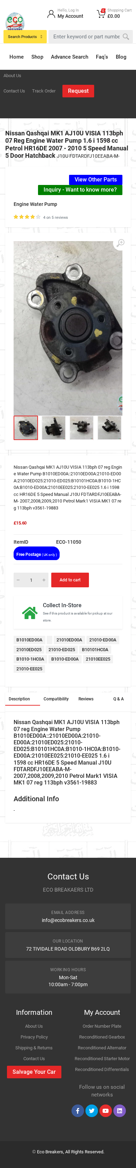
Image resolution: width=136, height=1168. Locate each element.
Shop (37, 57)
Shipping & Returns (34, 1047)
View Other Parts (96, 179)
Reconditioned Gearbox (102, 1037)
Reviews (85, 699)
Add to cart (70, 580)
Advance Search (69, 57)
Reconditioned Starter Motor (102, 1058)
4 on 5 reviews (55, 217)
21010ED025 (28, 649)
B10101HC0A (95, 649)
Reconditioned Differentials (102, 1069)
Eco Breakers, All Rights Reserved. (70, 1151)
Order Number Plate (102, 1026)
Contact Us (14, 91)
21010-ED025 (61, 649)
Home (16, 57)
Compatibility (56, 699)
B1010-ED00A (65, 659)
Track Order (43, 91)
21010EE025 (98, 659)
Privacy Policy (34, 1037)
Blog (121, 57)
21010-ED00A (102, 639)
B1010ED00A (29, 639)
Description (19, 699)
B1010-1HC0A (30, 659)
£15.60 (20, 523)
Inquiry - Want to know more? (80, 189)
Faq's (102, 57)
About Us (12, 75)
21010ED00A (69, 639)
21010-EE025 (29, 668)
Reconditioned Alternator (102, 1047)
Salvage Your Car (34, 1072)
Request (78, 91)
